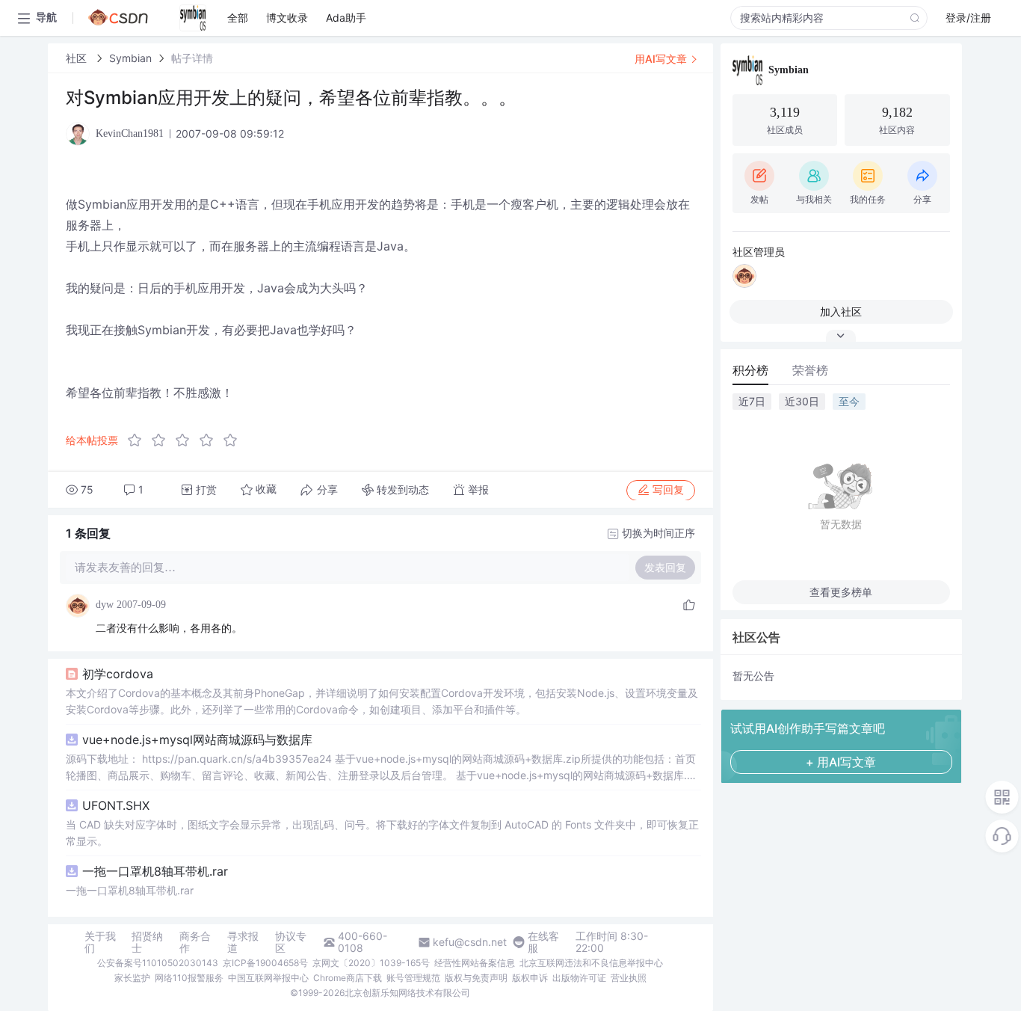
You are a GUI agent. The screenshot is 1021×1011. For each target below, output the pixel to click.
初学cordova (117, 673)
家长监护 (132, 977)
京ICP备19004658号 (265, 962)
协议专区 (290, 942)
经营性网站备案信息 (474, 962)
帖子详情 (192, 58)
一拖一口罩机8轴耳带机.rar (155, 871)
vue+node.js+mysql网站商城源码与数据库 (197, 739)
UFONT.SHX (115, 805)
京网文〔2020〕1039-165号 (371, 962)
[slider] (187, 440)
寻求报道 (243, 942)
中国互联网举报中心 (268, 977)
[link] (78, 58)
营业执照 (629, 977)
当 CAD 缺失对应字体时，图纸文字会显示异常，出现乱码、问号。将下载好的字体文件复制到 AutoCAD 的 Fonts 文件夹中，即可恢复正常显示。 (382, 832)
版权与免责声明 (476, 977)
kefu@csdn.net (470, 942)
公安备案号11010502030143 (157, 962)
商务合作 (195, 942)
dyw (105, 604)
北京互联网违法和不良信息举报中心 (591, 962)
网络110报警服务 (189, 977)
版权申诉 (530, 977)
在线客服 (543, 942)
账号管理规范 (413, 977)
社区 (78, 58)
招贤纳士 (147, 942)
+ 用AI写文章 (841, 762)
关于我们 (100, 942)
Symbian (130, 58)
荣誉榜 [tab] (810, 370)
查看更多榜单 (840, 592)
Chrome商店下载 (347, 977)
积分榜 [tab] (750, 370)
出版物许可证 (579, 977)
